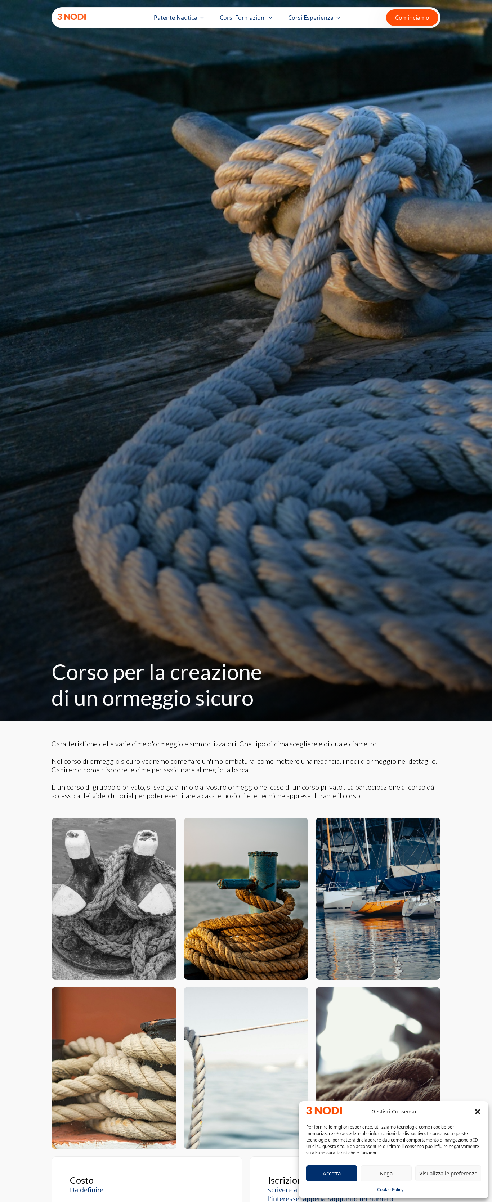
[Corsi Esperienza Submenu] (340, 17)
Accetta (332, 1173)
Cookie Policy (390, 1190)
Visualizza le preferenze (448, 1173)
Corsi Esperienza (311, 18)
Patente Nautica (175, 18)
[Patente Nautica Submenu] (203, 17)
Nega (386, 1173)
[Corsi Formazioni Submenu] (272, 17)
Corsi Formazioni (243, 18)
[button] (477, 1111)
